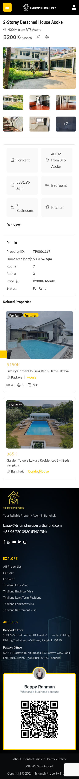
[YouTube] (14, 542)
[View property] (39, 68)
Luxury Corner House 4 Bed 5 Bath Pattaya (38, 371)
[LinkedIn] (19, 542)
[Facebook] (4, 542)
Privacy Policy (56, 759)
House (31, 377)
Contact (28, 759)
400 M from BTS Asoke (24, 29)
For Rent (23, 160)
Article (40, 759)
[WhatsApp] (8, 542)
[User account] (74, 7)
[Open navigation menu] (7, 7)
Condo (33, 471)
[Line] (24, 542)
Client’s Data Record (39, 766)
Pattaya (16, 377)
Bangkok (17, 471)
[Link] (39, 7)
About (17, 759)
